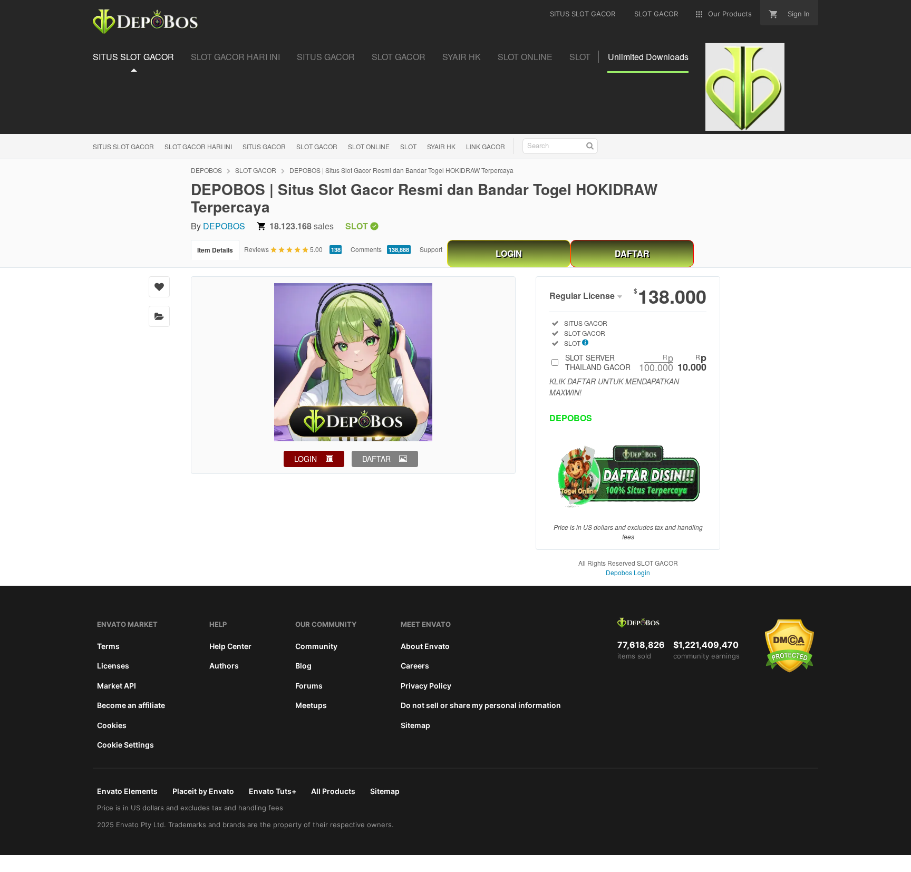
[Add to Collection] (159, 316)
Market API (116, 685)
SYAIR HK (441, 146)
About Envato (425, 646)
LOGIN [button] (305, 458)
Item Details (215, 250)
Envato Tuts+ (272, 791)
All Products (333, 791)
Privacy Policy (426, 685)
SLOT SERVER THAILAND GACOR (635, 362)
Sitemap (415, 725)
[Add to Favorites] (159, 286)
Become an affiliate (131, 705)
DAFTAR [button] (376, 458)
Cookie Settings (125, 744)
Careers (415, 665)
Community (316, 646)
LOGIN (509, 253)
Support (431, 249)
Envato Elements (127, 791)
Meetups (311, 705)
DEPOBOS (206, 170)
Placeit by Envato (203, 791)
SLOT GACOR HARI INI (198, 146)
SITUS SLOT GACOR (123, 146)
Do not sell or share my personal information (481, 705)
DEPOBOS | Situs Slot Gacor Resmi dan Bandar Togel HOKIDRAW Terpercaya (401, 170)
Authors (224, 665)
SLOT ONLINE (369, 146)
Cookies (112, 725)
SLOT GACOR (316, 146)
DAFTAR (632, 253)
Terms (108, 646)
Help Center (230, 646)
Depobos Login (628, 572)
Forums (309, 685)
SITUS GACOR (264, 146)
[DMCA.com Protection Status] (789, 670)
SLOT (408, 146)
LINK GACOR (485, 146)
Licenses (113, 665)
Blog (303, 665)
